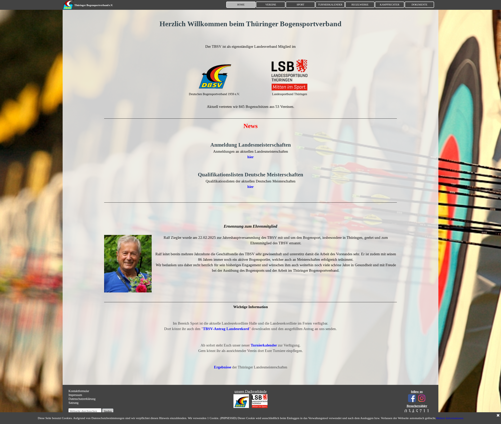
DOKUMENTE (419, 4)
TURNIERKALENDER (330, 4)
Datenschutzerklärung (82, 399)
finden (108, 411)
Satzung (73, 402)
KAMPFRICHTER (389, 4)
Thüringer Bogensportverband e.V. (93, 5)
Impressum (75, 395)
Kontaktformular (78, 391)
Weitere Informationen (449, 418)
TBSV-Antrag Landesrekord (226, 329)
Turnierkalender (264, 345)
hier (250, 187)
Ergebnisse (222, 367)
